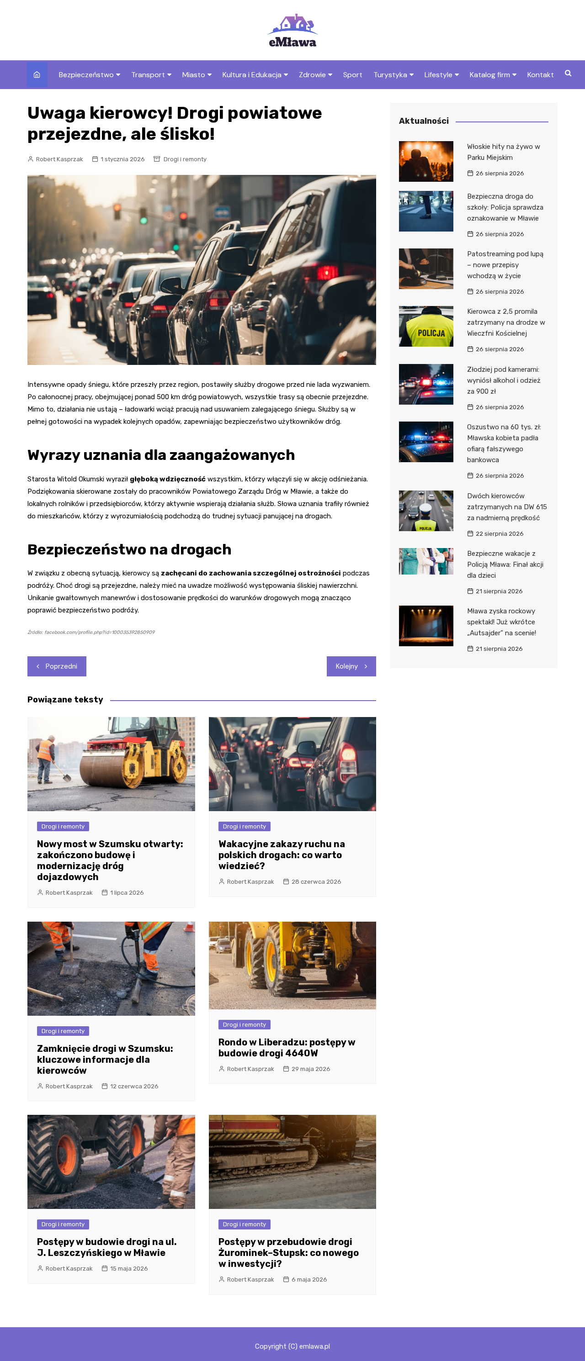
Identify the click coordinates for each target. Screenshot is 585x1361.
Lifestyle (438, 74)
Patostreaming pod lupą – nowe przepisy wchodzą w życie (505, 265)
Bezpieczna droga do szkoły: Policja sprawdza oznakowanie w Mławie (505, 207)
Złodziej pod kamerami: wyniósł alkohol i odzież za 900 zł (504, 380)
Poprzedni (61, 666)
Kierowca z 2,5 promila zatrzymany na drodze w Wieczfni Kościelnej (506, 322)
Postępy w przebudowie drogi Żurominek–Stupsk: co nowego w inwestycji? (288, 1252)
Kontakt (540, 74)
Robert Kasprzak (59, 159)
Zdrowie (312, 74)
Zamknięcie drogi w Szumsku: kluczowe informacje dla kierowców (105, 1059)
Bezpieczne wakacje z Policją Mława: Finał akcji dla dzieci (505, 564)
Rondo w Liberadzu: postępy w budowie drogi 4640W (287, 1048)
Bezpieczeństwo (86, 74)
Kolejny (347, 666)
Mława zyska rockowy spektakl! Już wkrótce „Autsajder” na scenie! (501, 622)
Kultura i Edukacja (252, 74)
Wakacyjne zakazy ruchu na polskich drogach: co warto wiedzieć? (281, 855)
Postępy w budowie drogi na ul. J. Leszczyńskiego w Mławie (107, 1247)
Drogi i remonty (185, 159)
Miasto (193, 74)
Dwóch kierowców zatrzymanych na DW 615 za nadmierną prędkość (507, 507)
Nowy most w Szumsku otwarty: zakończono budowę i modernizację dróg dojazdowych (110, 860)
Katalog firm (490, 74)
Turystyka (390, 74)
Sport (352, 74)
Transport (148, 74)
